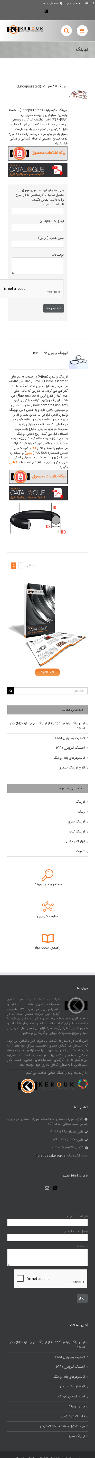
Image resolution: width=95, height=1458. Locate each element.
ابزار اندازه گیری (75, 841)
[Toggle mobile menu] (82, 30)
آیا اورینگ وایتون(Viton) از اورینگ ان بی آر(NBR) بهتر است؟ (47, 726)
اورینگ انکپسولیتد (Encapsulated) (42, 86)
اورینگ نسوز (77, 1436)
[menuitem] (73, 3)
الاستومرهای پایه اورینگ (69, 758)
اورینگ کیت (77, 831)
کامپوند (80, 851)
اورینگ (80, 802)
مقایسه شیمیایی (47, 916)
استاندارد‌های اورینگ (71, 1396)
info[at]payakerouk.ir (50, 1155)
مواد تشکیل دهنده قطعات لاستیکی (62, 1426)
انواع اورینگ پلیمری (72, 767)
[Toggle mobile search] (66, 30)
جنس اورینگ (76, 1406)
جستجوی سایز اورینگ (47, 884)
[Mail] (47, 1188)
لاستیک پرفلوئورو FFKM (69, 738)
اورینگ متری (76, 821)
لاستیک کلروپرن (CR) (70, 748)
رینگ (81, 812)
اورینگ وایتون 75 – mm (50, 353)
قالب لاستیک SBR (72, 1416)
